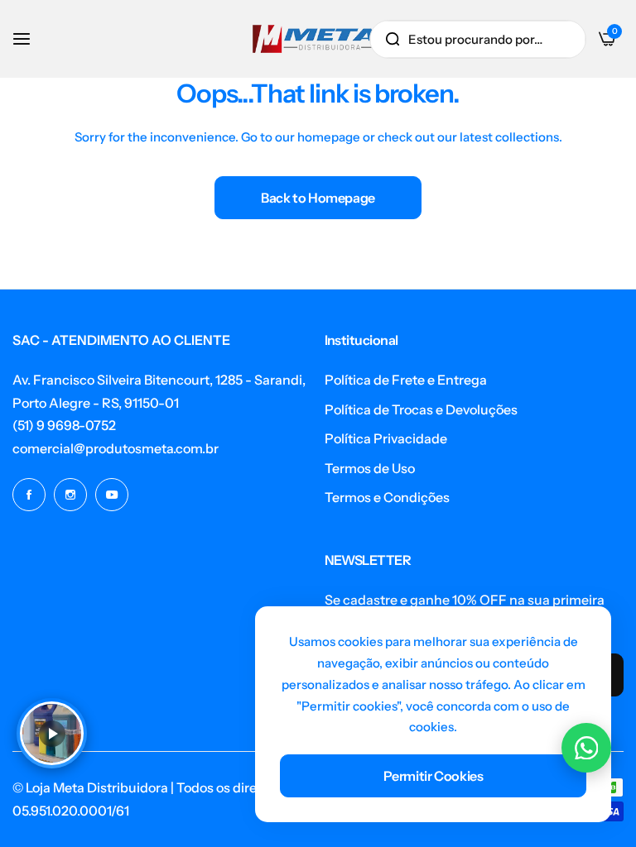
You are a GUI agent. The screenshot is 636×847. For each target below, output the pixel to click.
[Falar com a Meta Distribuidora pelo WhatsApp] (586, 748)
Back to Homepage (318, 197)
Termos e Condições (387, 497)
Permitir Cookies (433, 776)
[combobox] (477, 39)
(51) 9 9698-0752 (64, 425)
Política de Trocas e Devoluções (421, 409)
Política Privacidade (386, 438)
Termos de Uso (370, 468)
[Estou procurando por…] (392, 39)
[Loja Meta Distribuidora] (315, 39)
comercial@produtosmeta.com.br (115, 448)
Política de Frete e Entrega (406, 379)
